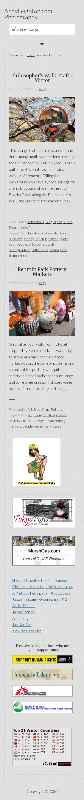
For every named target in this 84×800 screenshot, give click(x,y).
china (51, 415)
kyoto (64, 239)
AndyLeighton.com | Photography (29, 14)
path (12, 244)
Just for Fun (21, 624)
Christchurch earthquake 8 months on (42, 586)
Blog (48, 222)
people (22, 244)
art (30, 415)
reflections (40, 250)
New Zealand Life (27, 630)
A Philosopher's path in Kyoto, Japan (42, 593)
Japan (57, 222)
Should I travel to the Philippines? (39, 580)
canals (52, 233)
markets (15, 426)
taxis (63, 250)
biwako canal (37, 233)
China (45, 409)
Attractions (36, 222)
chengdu (40, 415)
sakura (54, 250)
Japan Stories (23, 611)
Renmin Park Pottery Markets (42, 271)
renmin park (42, 426)
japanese (51, 239)
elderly (29, 239)
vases (57, 426)
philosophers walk (41, 244)
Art (30, 409)
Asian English (23, 618)
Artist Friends (23, 605)
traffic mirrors (19, 255)
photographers (20, 250)
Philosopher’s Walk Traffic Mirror (42, 78)
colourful (27, 420)
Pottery (56, 409)
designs (40, 420)
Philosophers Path (22, 227)
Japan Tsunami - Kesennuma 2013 (39, 599)
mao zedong (56, 420)
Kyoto (68, 222)
